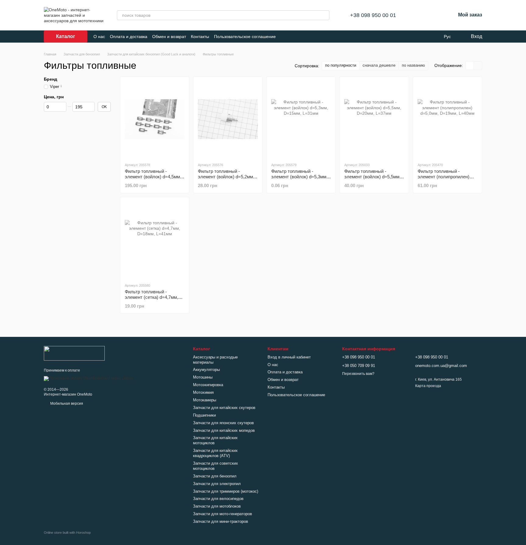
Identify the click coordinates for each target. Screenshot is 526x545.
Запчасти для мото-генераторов (222, 514)
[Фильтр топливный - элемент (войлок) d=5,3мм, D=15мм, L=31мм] (301, 119)
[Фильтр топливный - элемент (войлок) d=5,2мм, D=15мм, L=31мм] (228, 119)
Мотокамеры (204, 400)
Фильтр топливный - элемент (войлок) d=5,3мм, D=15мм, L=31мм (299, 177)
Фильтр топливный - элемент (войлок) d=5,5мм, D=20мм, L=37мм (372, 177)
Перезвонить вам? (358, 374)
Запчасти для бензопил (215, 476)
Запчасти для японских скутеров (223, 423)
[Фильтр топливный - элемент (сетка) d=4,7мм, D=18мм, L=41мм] (154, 240)
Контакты (200, 36)
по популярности (340, 65)
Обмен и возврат (169, 36)
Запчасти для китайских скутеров (224, 407)
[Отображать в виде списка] (478, 65)
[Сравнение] (419, 15)
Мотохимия (203, 392)
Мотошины (202, 377)
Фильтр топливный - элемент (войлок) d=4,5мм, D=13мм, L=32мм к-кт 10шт (153, 177)
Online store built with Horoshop (67, 532)
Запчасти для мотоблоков (217, 506)
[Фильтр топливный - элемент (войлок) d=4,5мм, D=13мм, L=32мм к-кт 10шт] (154, 119)
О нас (99, 36)
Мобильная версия (66, 403)
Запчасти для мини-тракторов (220, 521)
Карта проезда (428, 386)
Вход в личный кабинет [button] (289, 357)
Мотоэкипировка (208, 385)
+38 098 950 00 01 (373, 15)
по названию (413, 65)
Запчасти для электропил (217, 483)
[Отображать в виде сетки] (470, 65)
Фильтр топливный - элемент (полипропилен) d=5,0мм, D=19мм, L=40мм (445, 177)
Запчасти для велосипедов (218, 498)
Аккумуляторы (206, 369)
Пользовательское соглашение (245, 36)
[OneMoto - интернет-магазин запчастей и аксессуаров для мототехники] (74, 353)
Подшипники (204, 415)
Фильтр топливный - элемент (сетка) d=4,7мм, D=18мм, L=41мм (151, 297)
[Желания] (435, 15)
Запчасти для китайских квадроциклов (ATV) (215, 453)
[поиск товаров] (324, 15)
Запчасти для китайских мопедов (224, 430)
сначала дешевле (379, 65)
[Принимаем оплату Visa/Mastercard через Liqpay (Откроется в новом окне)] (88, 378)
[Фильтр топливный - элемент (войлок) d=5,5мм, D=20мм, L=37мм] (374, 119)
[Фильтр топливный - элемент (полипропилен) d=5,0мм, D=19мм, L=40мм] (447, 119)
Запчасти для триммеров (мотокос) (225, 491)
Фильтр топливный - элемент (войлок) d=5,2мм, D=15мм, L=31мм (226, 177)
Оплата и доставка (128, 36)
